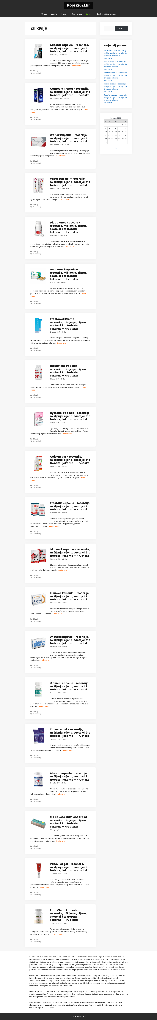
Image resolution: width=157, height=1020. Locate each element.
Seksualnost (77, 14)
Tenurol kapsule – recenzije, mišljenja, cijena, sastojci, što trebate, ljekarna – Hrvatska (115, 77)
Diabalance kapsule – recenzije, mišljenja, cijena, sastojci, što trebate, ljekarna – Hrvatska (68, 227)
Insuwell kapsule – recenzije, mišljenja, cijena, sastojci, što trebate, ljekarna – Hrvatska (70, 596)
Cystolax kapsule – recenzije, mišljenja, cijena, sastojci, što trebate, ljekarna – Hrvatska (70, 416)
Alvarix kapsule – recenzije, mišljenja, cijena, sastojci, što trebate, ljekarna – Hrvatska (70, 776)
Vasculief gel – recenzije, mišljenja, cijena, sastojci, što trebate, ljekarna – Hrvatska (70, 867)
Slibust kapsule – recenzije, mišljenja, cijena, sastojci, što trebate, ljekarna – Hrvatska (115, 65)
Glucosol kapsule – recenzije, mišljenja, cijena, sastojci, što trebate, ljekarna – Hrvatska (70, 552)
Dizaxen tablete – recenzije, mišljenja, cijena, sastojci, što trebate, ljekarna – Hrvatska (115, 54)
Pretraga (121, 28)
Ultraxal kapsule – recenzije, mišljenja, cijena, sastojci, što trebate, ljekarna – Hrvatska (70, 686)
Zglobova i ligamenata (106, 14)
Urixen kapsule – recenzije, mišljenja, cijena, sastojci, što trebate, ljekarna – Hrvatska (115, 88)
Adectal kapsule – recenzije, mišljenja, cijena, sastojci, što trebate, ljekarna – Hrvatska (70, 48)
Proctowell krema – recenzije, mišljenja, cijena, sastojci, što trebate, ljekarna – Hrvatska (68, 324)
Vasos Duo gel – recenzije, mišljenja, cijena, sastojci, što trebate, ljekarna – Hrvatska (70, 182)
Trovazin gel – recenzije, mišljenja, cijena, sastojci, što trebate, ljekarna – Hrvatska (70, 733)
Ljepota (54, 14)
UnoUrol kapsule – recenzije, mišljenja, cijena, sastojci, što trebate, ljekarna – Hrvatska (70, 640)
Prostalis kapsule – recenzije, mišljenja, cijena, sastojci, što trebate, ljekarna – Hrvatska (70, 506)
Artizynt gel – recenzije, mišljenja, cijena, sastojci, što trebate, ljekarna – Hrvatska (70, 460)
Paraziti (64, 14)
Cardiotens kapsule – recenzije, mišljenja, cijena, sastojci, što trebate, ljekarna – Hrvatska (68, 370)
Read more (76, 65)
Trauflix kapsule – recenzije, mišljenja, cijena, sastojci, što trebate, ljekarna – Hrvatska (115, 99)
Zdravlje (89, 14)
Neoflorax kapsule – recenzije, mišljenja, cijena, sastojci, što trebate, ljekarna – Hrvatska (68, 274)
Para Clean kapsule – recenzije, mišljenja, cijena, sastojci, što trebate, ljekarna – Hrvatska (68, 915)
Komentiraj (37, 73)
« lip (115, 148)
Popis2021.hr (78, 5)
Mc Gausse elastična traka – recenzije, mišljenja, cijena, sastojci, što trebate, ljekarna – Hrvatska (70, 821)
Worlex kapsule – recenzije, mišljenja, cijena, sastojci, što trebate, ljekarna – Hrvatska (70, 138)
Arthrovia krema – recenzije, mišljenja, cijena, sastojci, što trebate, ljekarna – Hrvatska (70, 92)
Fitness (44, 14)
